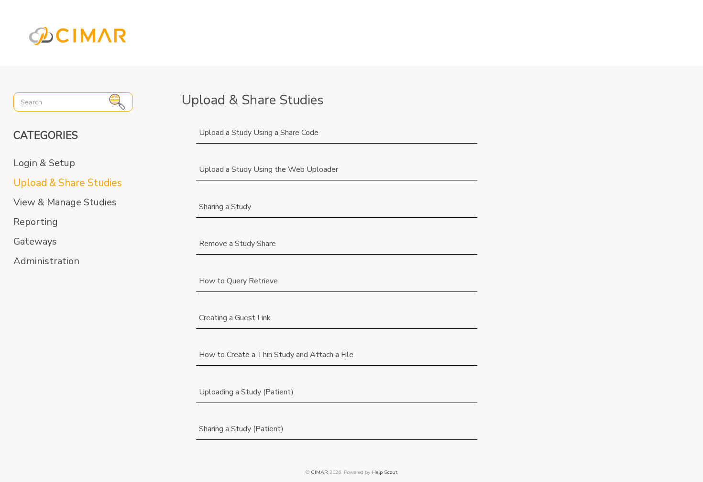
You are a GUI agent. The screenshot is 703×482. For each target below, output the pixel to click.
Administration (46, 261)
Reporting (35, 222)
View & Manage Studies (65, 202)
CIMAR (319, 472)
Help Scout (384, 472)
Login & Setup (44, 163)
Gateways (35, 242)
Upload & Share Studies (67, 183)
